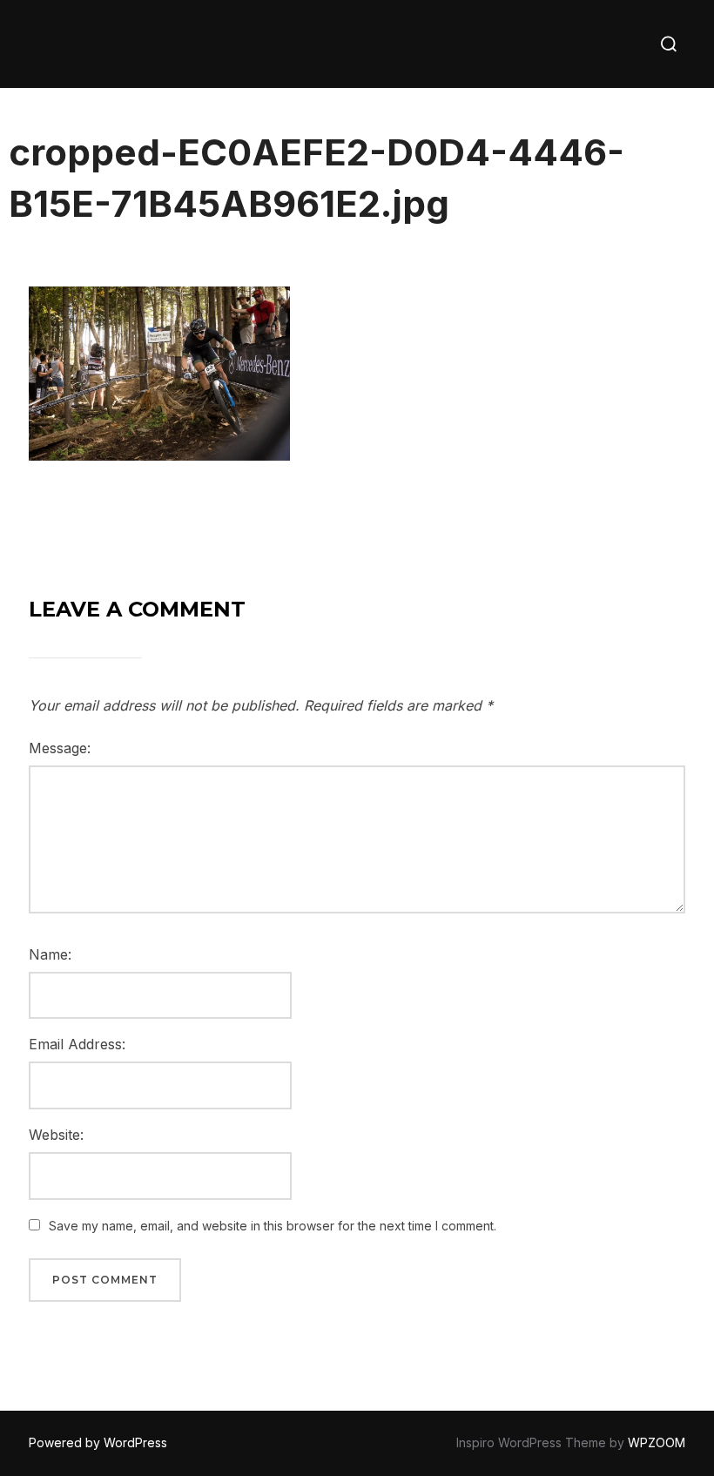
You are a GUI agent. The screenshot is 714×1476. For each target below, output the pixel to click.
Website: (56, 1134)
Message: (60, 748)
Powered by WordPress (98, 1442)
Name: (50, 954)
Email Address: (77, 1044)
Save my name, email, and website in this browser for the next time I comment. (272, 1225)
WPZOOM (656, 1442)
